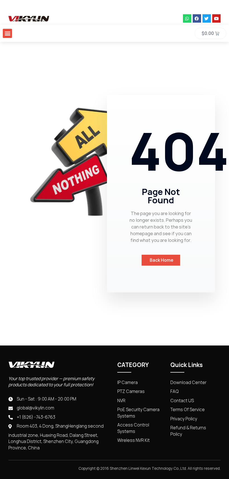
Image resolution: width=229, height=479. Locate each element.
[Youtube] (216, 18)
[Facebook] (197, 18)
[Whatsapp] (187, 18)
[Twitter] (206, 18)
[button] (7, 33)
